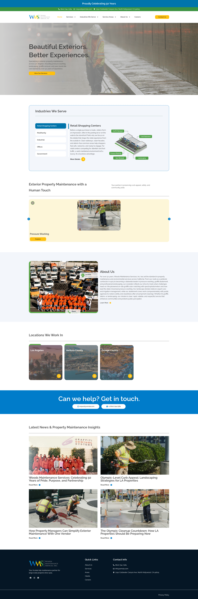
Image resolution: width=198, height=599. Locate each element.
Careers (137, 17)
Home (59, 17)
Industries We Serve (88, 17)
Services (69, 17)
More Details (75, 159)
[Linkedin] (38, 577)
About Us (124, 17)
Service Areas (108, 17)
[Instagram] (34, 577)
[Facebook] (30, 577)
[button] (28, 219)
